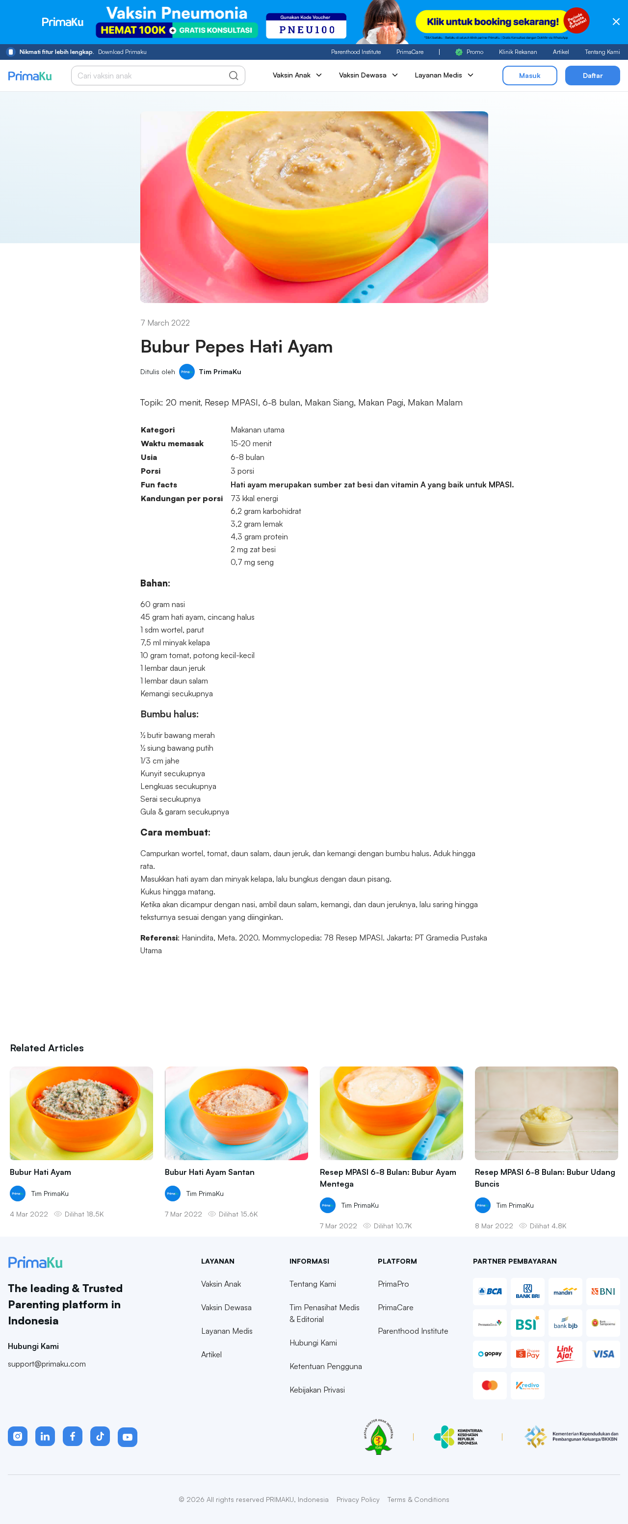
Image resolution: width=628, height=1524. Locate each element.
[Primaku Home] (30, 75)
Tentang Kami (602, 51)
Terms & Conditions (418, 1499)
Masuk (530, 75)
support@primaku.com (47, 1364)
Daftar (593, 75)
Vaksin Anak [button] (292, 75)
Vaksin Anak (221, 1284)
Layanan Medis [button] (438, 75)
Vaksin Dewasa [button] (363, 75)
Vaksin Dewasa (226, 1307)
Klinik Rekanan (518, 51)
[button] (17, 1436)
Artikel (561, 51)
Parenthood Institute (356, 51)
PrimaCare (409, 51)
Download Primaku (83, 51)
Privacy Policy (358, 1499)
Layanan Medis (227, 1331)
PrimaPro (393, 1284)
